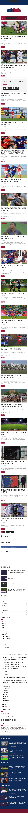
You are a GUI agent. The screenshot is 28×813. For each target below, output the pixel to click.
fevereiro (5, 700)
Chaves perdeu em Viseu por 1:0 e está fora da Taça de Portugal (17, 756)
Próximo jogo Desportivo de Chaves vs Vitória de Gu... (14, 643)
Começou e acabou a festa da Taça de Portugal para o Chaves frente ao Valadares (17, 743)
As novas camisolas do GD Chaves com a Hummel (17, 796)
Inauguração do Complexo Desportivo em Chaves (13, 491)
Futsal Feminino (5, 610)
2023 (3, 625)
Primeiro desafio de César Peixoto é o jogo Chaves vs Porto (18, 779)
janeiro (5, 702)
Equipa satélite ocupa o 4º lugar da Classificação (12, 519)
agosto (5, 688)
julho (4, 690)
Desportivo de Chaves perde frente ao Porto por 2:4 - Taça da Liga (17, 767)
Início (3, 18)
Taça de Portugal (5, 108)
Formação (3, 605)
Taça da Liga (4, 23)
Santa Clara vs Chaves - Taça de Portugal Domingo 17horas (11, 180)
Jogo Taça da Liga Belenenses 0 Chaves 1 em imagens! (13, 209)
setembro (5, 686)
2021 (3, 629)
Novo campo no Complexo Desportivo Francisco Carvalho (12, 462)
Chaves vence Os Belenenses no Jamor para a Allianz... (13, 660)
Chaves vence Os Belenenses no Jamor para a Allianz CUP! (12, 238)
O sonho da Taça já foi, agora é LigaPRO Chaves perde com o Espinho (16, 750)
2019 (3, 633)
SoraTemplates (9, 810)
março (5, 698)
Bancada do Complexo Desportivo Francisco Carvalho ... (13, 673)
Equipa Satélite (5, 505)
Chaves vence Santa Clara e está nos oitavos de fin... (14, 652)
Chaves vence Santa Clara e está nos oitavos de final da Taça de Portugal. (13, 152)
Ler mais (3, 47)
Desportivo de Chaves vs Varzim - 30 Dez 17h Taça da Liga (13, 38)
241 (10, 532)
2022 (3, 627)
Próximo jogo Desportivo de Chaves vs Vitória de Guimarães (13, 66)
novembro (5, 638)
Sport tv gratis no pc (14, 583)
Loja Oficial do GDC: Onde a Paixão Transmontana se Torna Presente (16, 571)
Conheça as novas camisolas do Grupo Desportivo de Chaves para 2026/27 (17, 589)
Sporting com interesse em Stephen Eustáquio (12, 266)
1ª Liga (3, 51)
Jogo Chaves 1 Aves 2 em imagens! (11, 349)
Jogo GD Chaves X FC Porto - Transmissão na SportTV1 (16, 773)
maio (4, 694)
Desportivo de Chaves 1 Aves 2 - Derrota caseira (13, 434)
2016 (3, 706)
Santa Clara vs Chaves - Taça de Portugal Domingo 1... (15, 655)
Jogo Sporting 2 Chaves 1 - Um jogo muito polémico (12, 321)
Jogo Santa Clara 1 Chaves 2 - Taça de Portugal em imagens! (12, 123)
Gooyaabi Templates (21, 810)
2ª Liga (3, 601)
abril (4, 696)
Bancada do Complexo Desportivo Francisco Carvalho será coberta (11, 405)
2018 (3, 634)
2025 (3, 623)
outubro (5, 685)
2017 (3, 704)
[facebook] (14, 3)
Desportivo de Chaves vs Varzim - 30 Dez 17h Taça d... (14, 640)
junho (4, 692)
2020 (3, 631)
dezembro (5, 636)
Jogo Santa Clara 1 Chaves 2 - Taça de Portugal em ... (15, 649)
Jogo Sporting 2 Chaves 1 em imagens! (12, 294)
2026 (3, 621)
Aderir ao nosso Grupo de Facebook (8, 547)
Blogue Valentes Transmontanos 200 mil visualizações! (13, 95)
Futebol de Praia (5, 608)
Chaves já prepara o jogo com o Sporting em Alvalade (11, 377)
